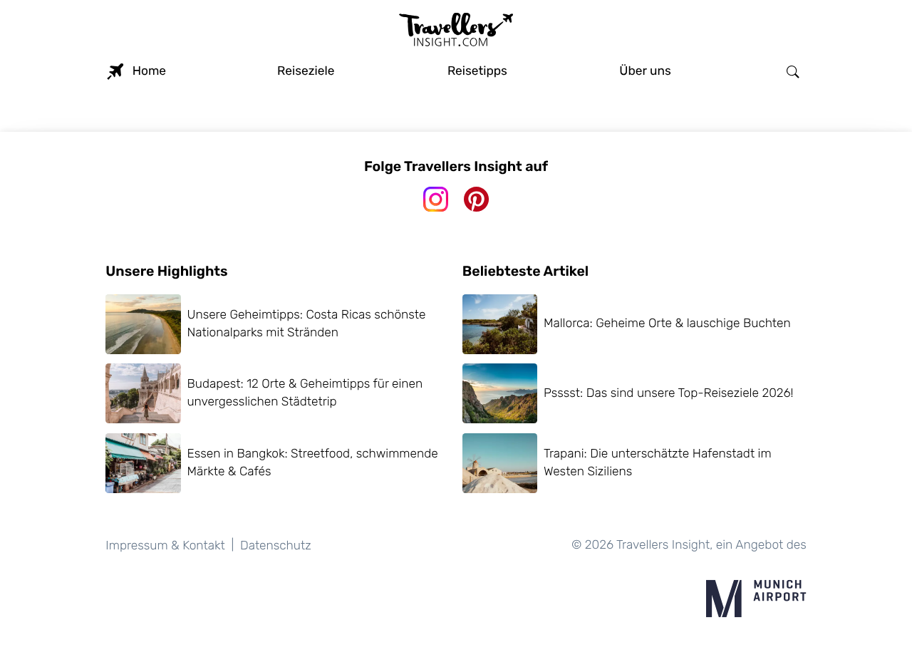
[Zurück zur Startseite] (456, 31)
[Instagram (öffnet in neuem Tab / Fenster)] (435, 199)
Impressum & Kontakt (164, 546)
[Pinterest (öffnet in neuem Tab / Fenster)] (476, 199)
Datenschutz (275, 546)
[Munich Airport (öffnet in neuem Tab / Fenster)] (756, 598)
